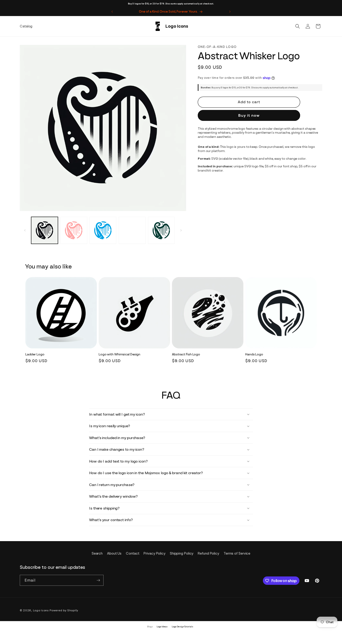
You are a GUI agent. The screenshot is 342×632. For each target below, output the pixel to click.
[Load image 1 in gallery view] (44, 230)
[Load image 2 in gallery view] (73, 230)
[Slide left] (25, 230)
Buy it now (249, 115)
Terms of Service (237, 553)
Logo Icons (41, 610)
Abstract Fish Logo (186, 354)
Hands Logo (254, 354)
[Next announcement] (230, 11)
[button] (297, 26)
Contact (132, 553)
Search (97, 553)
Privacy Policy (154, 553)
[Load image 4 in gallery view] (132, 230)
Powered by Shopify (64, 610)
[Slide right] (181, 230)
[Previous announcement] (112, 11)
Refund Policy (208, 553)
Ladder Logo (34, 354)
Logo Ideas (162, 626)
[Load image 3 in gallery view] (103, 230)
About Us (114, 553)
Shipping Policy (182, 553)
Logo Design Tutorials (182, 626)
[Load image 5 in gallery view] (161, 230)
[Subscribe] (98, 580)
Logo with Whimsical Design (119, 354)
